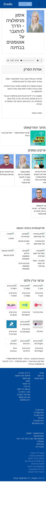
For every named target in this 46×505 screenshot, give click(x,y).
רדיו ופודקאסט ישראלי (21, 478)
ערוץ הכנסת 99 (38, 423)
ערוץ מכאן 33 (38, 420)
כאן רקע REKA (24, 397)
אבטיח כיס (40, 447)
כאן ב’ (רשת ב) (24, 392)
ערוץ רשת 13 (39, 415)
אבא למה (40, 444)
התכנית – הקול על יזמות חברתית (39, 263)
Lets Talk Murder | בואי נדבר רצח (30, 438)
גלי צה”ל (27, 386)
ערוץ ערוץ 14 (38, 312)
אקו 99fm (26, 378)
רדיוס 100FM (25, 400)
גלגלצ (28, 381)
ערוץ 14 (41, 418)
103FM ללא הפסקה (22, 376)
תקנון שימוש (39, 378)
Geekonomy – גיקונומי (35, 433)
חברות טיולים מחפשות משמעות (24, 266)
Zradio (7, 4)
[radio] (23, 246)
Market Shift (9, 255)
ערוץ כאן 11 (39, 410)
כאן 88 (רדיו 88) (23, 389)
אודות (42, 373)
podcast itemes (37, 358)
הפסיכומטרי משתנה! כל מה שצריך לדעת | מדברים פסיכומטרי (24, 177)
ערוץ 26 (40, 331)
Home (26, 358)
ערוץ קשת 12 (39, 412)
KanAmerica (39, 436)
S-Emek (40, 441)
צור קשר (40, 376)
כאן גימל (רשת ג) (23, 394)
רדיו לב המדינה (24, 373)
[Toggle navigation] (39, 4)
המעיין (11, 238)
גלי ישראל (26, 384)
